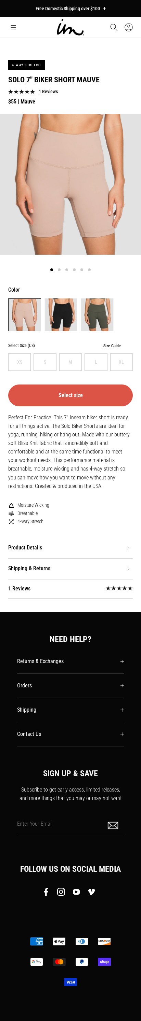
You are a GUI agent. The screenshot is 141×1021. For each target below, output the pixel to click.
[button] (13, 27)
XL (121, 362)
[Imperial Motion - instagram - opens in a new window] (61, 893)
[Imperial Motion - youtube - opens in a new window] (76, 893)
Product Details (25, 547)
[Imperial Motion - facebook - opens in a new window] (48, 893)
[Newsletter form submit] (113, 825)
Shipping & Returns (29, 568)
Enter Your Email (34, 823)
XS (19, 362)
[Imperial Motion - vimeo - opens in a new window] (91, 893)
